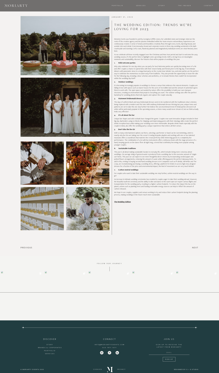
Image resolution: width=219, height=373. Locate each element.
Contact (208, 5)
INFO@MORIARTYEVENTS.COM (109, 344)
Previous (27, 247)
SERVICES (50, 353)
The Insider (184, 5)
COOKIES (97, 369)
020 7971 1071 (109, 347)
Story (162, 5)
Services (141, 5)
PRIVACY (121, 369)
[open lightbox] (65, 47)
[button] (118, 6)
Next (195, 247)
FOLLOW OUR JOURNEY (109, 263)
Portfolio (117, 5)
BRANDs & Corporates (50, 347)
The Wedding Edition (122, 202)
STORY (50, 344)
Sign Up (169, 359)
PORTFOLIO (50, 350)
